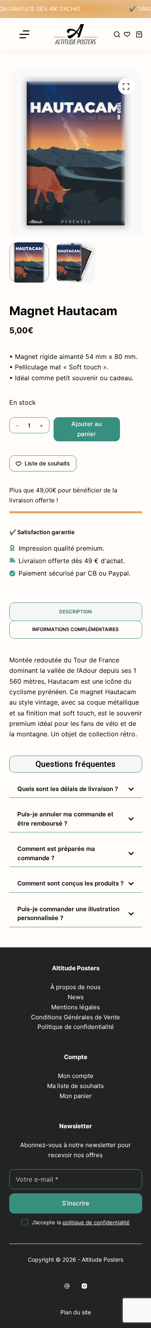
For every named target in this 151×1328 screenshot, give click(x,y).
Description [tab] (75, 612)
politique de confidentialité (96, 1222)
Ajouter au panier (86, 429)
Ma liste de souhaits (75, 1086)
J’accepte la (81, 1222)
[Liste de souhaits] (127, 34)
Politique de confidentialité (75, 1027)
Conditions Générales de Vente (75, 1017)
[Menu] (24, 34)
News (76, 997)
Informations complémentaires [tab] (75, 629)
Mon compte (75, 1076)
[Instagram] (84, 1286)
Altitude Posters (102, 1259)
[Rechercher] (117, 34)
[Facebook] (67, 1286)
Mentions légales (75, 1007)
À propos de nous (75, 987)
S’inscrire (75, 1203)
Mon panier (76, 1096)
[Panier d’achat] (139, 34)
